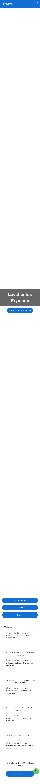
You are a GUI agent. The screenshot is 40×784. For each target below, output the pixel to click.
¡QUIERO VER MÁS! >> (20, 310)
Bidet (20, 615)
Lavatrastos (20, 600)
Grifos (20, 608)
